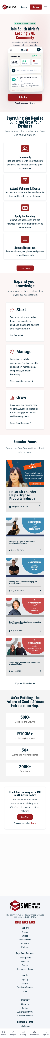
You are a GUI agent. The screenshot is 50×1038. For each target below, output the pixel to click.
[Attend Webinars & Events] (25, 180)
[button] (45, 7)
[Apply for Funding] (25, 208)
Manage (24, 351)
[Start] (12, 310)
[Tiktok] (30, 922)
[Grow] (12, 397)
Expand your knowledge (25, 283)
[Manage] (12, 352)
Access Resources (25, 247)
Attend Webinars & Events (25, 188)
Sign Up (46, 1035)
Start (21, 309)
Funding (23, 1035)
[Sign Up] (45, 1032)
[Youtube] (33, 922)
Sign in (24, 7)
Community (25, 157)
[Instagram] (23, 922)
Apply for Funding (25, 216)
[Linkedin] (19, 922)
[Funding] (23, 1032)
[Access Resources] (25, 239)
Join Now (25, 97)
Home (3, 1035)
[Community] (25, 149)
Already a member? (25, 103)
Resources (34, 1035)
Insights (13, 1035)
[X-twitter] (16, 922)
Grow (21, 397)
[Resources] (34, 1032)
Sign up (35, 7)
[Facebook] (26, 922)
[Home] (3, 1032)
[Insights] (13, 1032)
